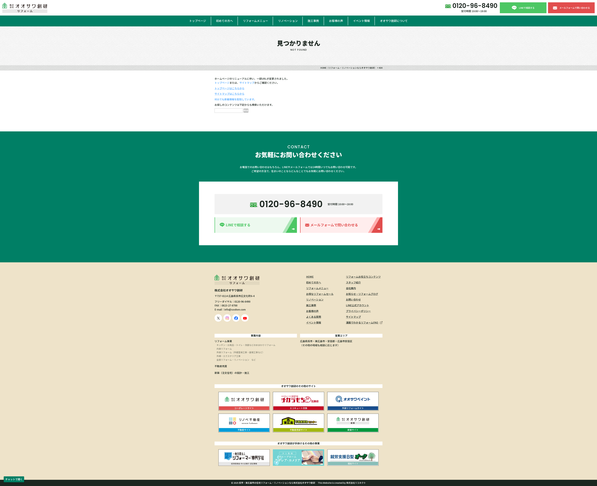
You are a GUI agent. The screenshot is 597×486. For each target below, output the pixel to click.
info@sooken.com (235, 309)
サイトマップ (246, 82)
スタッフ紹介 (353, 282)
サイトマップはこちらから (229, 94)
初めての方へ (224, 21)
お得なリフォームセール (319, 294)
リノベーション (288, 21)
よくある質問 (313, 317)
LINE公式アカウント (357, 305)
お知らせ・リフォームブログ (362, 294)
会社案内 (351, 288)
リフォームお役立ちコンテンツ (363, 276)
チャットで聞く (14, 479)
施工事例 (313, 21)
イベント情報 (361, 21)
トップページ (197, 21)
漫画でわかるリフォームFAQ (362, 322)
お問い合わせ (353, 299)
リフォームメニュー (255, 21)
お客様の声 (336, 21)
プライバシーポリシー (358, 311)
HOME (310, 276)
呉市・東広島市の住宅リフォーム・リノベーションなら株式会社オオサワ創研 (277, 482)
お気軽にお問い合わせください (298, 154)
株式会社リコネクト (356, 482)
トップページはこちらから (229, 88)
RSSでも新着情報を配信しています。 (235, 99)
